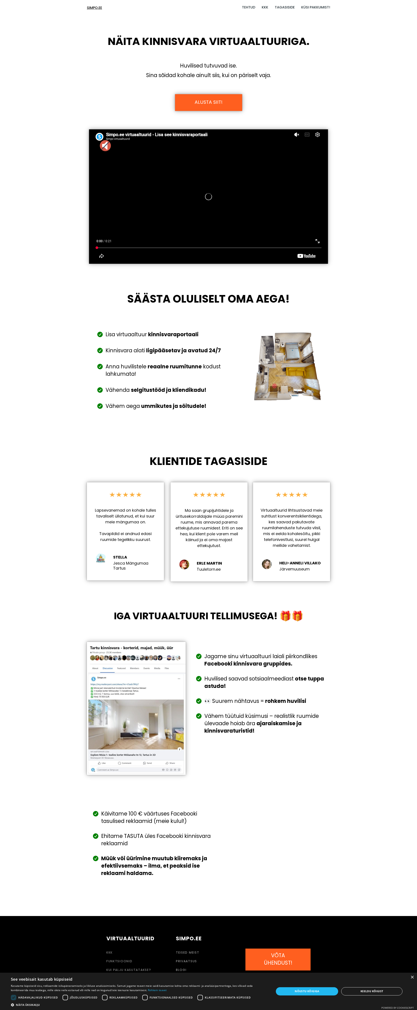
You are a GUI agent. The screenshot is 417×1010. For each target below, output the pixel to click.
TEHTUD (248, 7)
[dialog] (208, 991)
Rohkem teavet (157, 990)
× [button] (412, 977)
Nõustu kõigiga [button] (307, 991)
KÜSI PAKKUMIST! (315, 7)
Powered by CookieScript (397, 1007)
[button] (138, 1005)
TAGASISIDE (285, 7)
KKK (265, 7)
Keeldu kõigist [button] (372, 991)
